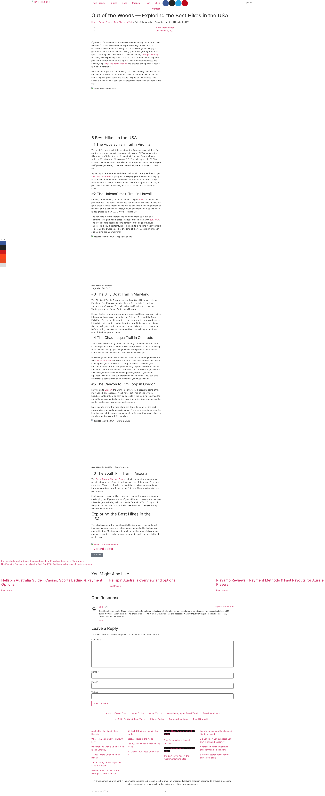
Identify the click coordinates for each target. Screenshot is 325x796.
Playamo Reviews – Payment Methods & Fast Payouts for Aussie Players (270, 582)
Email (94, 682)
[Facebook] (165, 3)
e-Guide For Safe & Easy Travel (130, 719)
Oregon (108, 390)
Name (95, 672)
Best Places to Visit (123, 22)
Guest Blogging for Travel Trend (182, 713)
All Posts (97, 555)
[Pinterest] (185, 3)
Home (94, 22)
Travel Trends (98, 3)
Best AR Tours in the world (141, 739)
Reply (101, 620)
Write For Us (138, 713)
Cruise (114, 3)
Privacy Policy (157, 719)
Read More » (7, 590)
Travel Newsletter (201, 719)
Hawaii (142, 199)
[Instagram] (172, 3)
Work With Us (155, 713)
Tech (147, 3)
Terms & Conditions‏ (178, 719)
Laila (101, 607)
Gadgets (136, 3)
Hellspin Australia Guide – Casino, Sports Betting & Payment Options (51, 582)
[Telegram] (178, 3)
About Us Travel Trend (116, 713)
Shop (157, 3)
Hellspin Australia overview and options (142, 580)
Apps (124, 3)
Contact (156, 8)
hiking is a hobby (150, 54)
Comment (96, 640)
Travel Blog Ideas (211, 713)
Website (95, 692)
